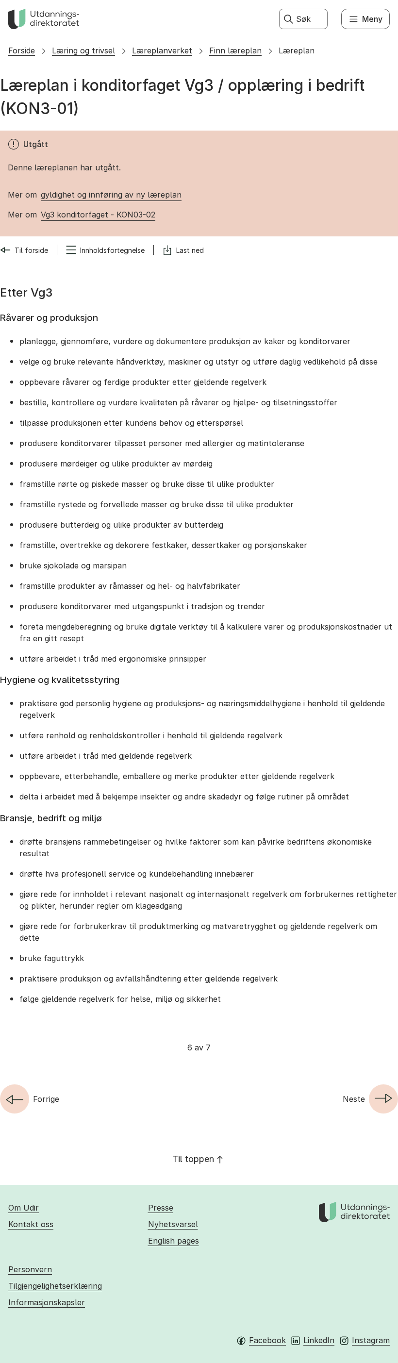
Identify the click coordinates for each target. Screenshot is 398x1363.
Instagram (371, 1340)
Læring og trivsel (83, 50)
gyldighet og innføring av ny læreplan (111, 194)
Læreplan (297, 50)
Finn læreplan (235, 50)
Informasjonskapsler (46, 1302)
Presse (160, 1208)
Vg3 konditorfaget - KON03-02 (98, 214)
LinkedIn (318, 1340)
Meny (372, 19)
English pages (173, 1241)
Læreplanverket (162, 50)
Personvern (30, 1269)
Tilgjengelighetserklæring (55, 1286)
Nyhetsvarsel (173, 1224)
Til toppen (193, 1159)
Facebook (267, 1340)
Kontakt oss (30, 1224)
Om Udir (23, 1208)
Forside (21, 50)
